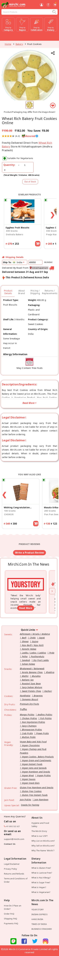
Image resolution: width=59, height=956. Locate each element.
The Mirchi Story (39, 831)
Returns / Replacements (49, 292)
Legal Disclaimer (11, 864)
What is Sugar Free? (40, 882)
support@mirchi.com (14, 839)
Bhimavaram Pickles (32, 729)
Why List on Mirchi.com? (43, 840)
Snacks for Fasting (30, 804)
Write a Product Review (29, 552)
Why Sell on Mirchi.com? (43, 845)
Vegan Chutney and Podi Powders (33, 751)
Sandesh (26, 660)
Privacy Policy (10, 868)
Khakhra (50, 672)
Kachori (48, 691)
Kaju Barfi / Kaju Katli (33, 645)
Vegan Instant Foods (32, 764)
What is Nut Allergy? (41, 877)
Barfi (24, 637)
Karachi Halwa (29, 648)
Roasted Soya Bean (31, 683)
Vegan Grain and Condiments (36, 760)
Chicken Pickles (29, 718)
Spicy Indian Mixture (32, 687)
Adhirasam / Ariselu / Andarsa (35, 633)
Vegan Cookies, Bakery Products (38, 756)
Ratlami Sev (28, 679)
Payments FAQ (11, 923)
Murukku (36, 676)
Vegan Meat (28, 775)
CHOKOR (9, 514)
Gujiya (35, 641)
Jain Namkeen (41, 799)
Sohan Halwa (28, 663)
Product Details (8, 292)
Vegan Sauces (29, 779)
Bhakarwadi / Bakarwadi (32, 668)
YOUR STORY (37, 909)
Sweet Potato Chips (31, 691)
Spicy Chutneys (29, 725)
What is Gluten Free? (41, 867)
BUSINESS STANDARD (41, 929)
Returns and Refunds (14, 873)
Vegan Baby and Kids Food (33, 741)
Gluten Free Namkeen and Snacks (36, 787)
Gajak (42, 637)
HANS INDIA (37, 919)
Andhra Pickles (45, 714)
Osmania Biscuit (30, 699)
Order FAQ (9, 913)
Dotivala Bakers (14, 234)
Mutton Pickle (29, 737)
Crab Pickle (27, 733)
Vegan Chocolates (31, 745)
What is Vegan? (38, 887)
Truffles (23, 709)
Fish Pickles (46, 718)
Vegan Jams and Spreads (34, 767)
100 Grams (10, 510)
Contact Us (9, 844)
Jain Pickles (25, 799)
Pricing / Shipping (35, 292)
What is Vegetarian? (41, 892)
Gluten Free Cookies (32, 791)
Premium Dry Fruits (29, 703)
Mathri (25, 676)
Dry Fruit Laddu (41, 660)
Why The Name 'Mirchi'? (42, 850)
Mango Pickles (27, 714)
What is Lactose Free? (41, 872)
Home (8, 44)
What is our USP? (39, 836)
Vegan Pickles (44, 775)
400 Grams (11, 230)
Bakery (19, 44)
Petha (25, 656)
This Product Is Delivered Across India (27, 277)
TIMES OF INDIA (39, 924)
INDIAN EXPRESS (39, 914)
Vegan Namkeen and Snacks (36, 771)
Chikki (33, 637)
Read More (25, 608)
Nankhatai (25, 695)
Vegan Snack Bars (30, 782)
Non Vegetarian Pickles (33, 722)
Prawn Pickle (42, 733)
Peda (51, 652)
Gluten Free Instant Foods (35, 795)
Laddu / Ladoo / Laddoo (34, 652)
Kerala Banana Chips (32, 672)
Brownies (38, 695)
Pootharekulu (37, 656)
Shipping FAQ (10, 918)
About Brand (21, 292)
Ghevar (25, 641)
